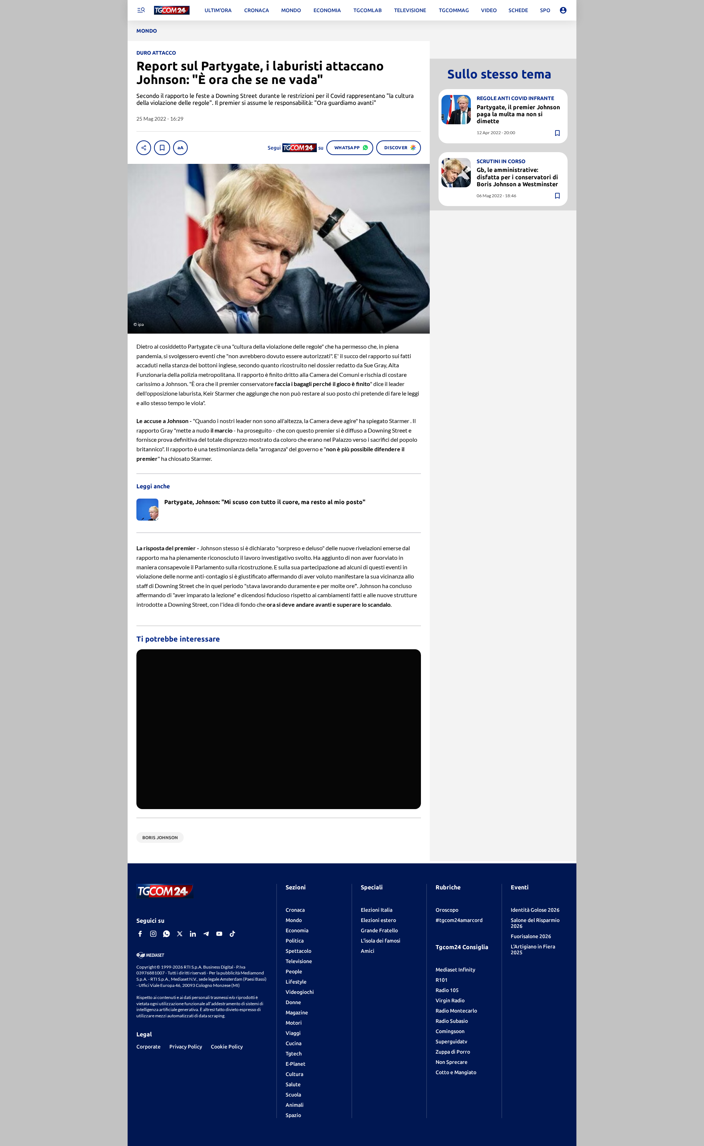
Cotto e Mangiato (456, 1072)
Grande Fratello (379, 930)
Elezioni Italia (376, 910)
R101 (442, 980)
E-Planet (295, 1064)
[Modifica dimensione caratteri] (180, 147)
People (294, 971)
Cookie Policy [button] (227, 1047)
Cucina (293, 1043)
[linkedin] (193, 933)
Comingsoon (450, 1031)
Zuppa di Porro (453, 1052)
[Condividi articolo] (143, 147)
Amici (367, 951)
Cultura (294, 1074)
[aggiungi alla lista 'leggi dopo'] (162, 147)
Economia (297, 930)
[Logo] (172, 10)
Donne (293, 1002)
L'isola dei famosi (380, 941)
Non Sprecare (451, 1062)
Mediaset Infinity (455, 970)
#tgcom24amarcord (459, 920)
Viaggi (293, 1033)
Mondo (294, 920)
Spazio (293, 1115)
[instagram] (153, 933)
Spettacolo (298, 951)
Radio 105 (447, 990)
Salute (293, 1084)
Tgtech (294, 1054)
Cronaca (295, 910)
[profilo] (563, 10)
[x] (179, 933)
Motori (294, 1023)
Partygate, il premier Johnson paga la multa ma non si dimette (518, 114)
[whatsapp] (166, 933)
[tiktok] (232, 933)
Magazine (297, 1012)
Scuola (293, 1095)
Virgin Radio (450, 1000)
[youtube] (219, 933)
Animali (295, 1105)
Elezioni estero (378, 920)
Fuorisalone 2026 (531, 936)
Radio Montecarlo (456, 1011)
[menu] (141, 10)
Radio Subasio (452, 1021)
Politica (295, 941)
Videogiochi (300, 992)
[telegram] (206, 933)
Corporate (148, 1047)
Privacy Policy (185, 1047)
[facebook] (140, 933)
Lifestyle (296, 982)
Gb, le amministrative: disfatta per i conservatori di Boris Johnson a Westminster (517, 177)
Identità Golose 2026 (535, 910)
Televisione (299, 961)
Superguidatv (451, 1041)
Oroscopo (447, 910)
